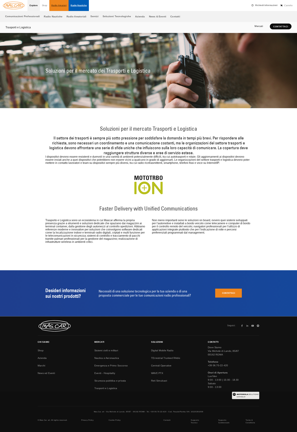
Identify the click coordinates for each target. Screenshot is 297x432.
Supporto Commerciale (224, 421)
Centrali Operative (161, 365)
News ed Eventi (46, 373)
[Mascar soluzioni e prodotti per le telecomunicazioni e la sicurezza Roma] (14, 5)
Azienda (140, 16)
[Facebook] (242, 325)
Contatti (175, 16)
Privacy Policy (87, 420)
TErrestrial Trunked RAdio (165, 358)
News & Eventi (157, 16)
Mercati (259, 26)
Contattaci (228, 293)
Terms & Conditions (250, 421)
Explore (34, 5)
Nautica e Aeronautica (106, 358)
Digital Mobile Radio (162, 350)
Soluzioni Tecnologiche (117, 16)
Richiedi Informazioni (266, 5)
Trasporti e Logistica (105, 388)
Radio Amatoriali (76, 16)
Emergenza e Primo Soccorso (111, 365)
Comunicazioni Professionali (22, 16)
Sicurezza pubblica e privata (110, 380)
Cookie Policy (115, 420)
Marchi (41, 365)
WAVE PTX (157, 373)
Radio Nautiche (53, 16)
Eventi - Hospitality (104, 373)
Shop (44, 5)
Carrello (288, 5)
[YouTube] (252, 325)
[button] (281, 26)
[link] (281, 26)
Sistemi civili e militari (106, 350)
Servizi (94, 16)
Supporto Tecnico (195, 421)
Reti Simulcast (159, 380)
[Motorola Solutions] (258, 325)
